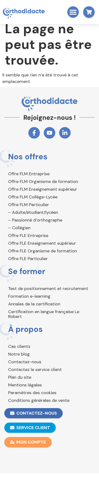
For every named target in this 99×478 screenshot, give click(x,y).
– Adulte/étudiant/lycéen (33, 212)
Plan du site (19, 377)
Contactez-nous (24, 362)
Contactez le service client (35, 369)
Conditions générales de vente (38, 400)
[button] (73, 12)
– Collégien (19, 228)
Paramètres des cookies (32, 393)
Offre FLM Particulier (28, 205)
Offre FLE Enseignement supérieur (42, 243)
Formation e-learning (29, 296)
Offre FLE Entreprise (28, 235)
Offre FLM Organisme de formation (43, 181)
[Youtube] (49, 133)
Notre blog (19, 354)
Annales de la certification (34, 304)
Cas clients (19, 346)
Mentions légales (25, 385)
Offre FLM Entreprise (29, 174)
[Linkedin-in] (65, 133)
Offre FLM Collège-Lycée (32, 197)
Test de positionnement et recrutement (48, 288)
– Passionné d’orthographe (35, 220)
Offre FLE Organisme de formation (42, 251)
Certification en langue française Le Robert (43, 314)
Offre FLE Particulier (28, 259)
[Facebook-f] (34, 133)
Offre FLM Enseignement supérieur (42, 189)
